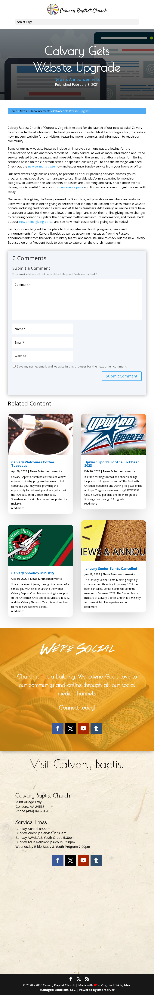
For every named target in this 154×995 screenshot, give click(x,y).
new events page (71, 187)
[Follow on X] (70, 728)
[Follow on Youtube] (83, 728)
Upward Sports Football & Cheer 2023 (111, 464)
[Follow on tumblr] (96, 728)
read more (17, 508)
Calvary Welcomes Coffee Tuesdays (32, 464)
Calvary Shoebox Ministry (32, 573)
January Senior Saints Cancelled (110, 568)
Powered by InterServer (97, 990)
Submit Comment (121, 376)
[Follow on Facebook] (57, 728)
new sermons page (41, 166)
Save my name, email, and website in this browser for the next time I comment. (72, 366)
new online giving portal (36, 222)
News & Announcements (77, 79)
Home (13, 111)
